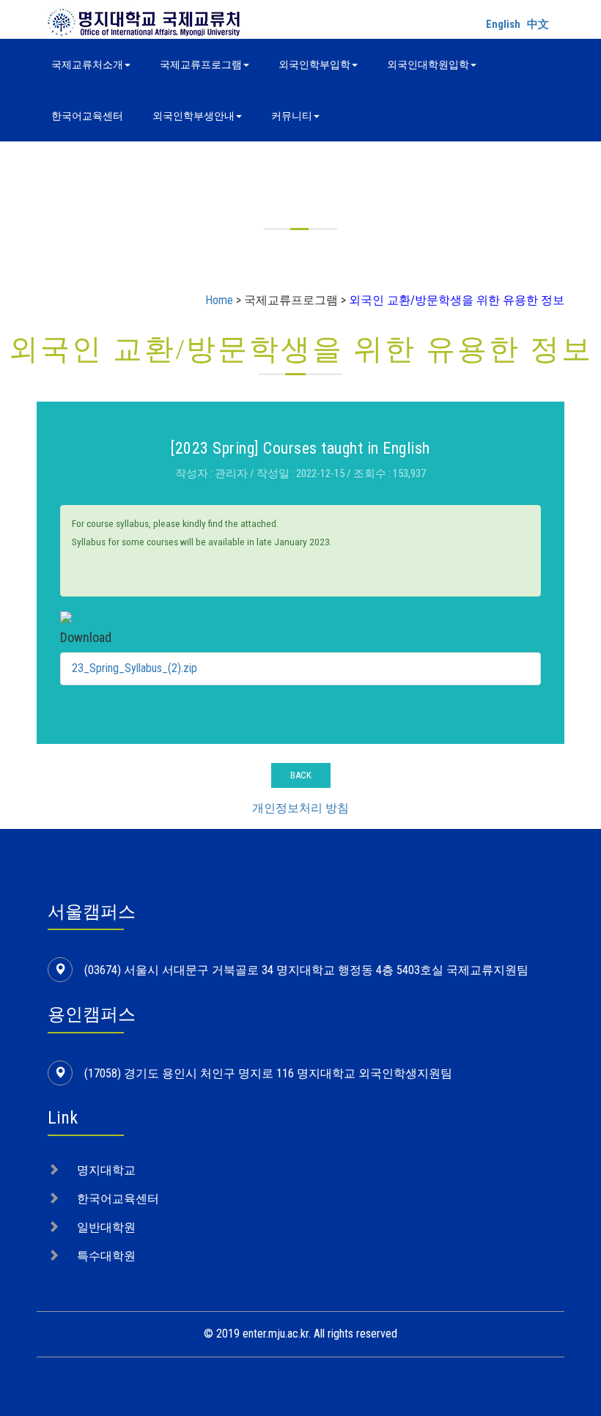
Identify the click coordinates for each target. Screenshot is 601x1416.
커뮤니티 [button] (291, 116)
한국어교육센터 (87, 116)
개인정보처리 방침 (300, 808)
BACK (301, 775)
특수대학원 (106, 1256)
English (503, 24)
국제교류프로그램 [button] (201, 64)
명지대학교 (106, 1170)
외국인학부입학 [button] (314, 64)
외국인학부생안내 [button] (193, 116)
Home (219, 300)
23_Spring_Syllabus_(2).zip (134, 668)
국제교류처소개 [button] (87, 64)
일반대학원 (106, 1227)
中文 (538, 24)
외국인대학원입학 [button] (428, 64)
